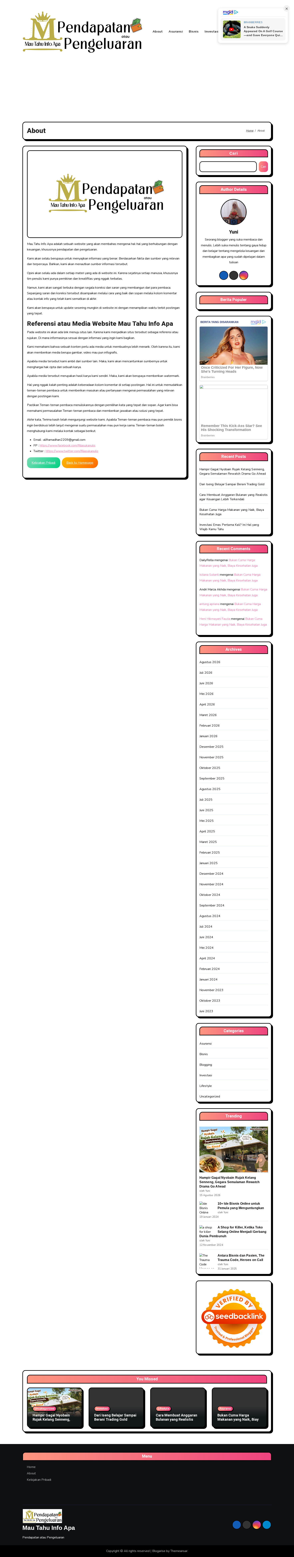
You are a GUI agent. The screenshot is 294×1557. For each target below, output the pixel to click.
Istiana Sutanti (209, 574)
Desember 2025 (211, 747)
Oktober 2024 (209, 895)
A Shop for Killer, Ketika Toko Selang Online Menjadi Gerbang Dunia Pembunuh (233, 1232)
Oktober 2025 (209, 768)
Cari (233, 153)
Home (31, 1467)
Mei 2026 (206, 694)
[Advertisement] (147, 87)
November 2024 (211, 884)
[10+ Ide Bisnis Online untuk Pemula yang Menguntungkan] (206, 1208)
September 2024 (212, 905)
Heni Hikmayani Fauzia (214, 619)
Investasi (212, 31)
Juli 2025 (206, 799)
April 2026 (207, 704)
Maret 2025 (208, 842)
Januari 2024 (208, 979)
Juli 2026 (206, 673)
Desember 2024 (211, 874)
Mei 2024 (206, 948)
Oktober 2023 (209, 1000)
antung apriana (209, 604)
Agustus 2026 (209, 662)
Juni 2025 (206, 810)
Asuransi (176, 31)
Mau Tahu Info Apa (48, 1527)
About (158, 31)
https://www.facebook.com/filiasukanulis (67, 445)
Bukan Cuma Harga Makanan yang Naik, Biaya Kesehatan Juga (239, 1420)
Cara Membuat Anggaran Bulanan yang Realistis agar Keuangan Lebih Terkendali (233, 497)
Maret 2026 (208, 715)
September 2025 (212, 778)
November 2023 (211, 990)
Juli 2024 (206, 926)
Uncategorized (209, 1096)
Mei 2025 (206, 821)
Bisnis (194, 31)
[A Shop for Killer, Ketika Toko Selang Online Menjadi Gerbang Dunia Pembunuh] (206, 1229)
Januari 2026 (208, 736)
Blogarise (158, 1551)
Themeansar (178, 1551)
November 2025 (211, 757)
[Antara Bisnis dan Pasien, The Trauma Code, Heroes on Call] (206, 1260)
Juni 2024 (206, 937)
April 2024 (207, 958)
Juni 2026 (206, 683)
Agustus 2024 (209, 916)
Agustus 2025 (209, 789)
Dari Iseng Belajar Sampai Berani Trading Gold (232, 484)
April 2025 (207, 831)
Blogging (205, 1065)
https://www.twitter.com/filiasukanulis (72, 451)
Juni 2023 (206, 1011)
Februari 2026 (209, 725)
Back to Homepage (79, 463)
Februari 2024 (209, 969)
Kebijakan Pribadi (43, 463)
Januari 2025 (208, 863)
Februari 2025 (209, 852)
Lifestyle (205, 1086)
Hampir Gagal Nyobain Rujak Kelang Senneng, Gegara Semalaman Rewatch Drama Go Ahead (232, 471)
